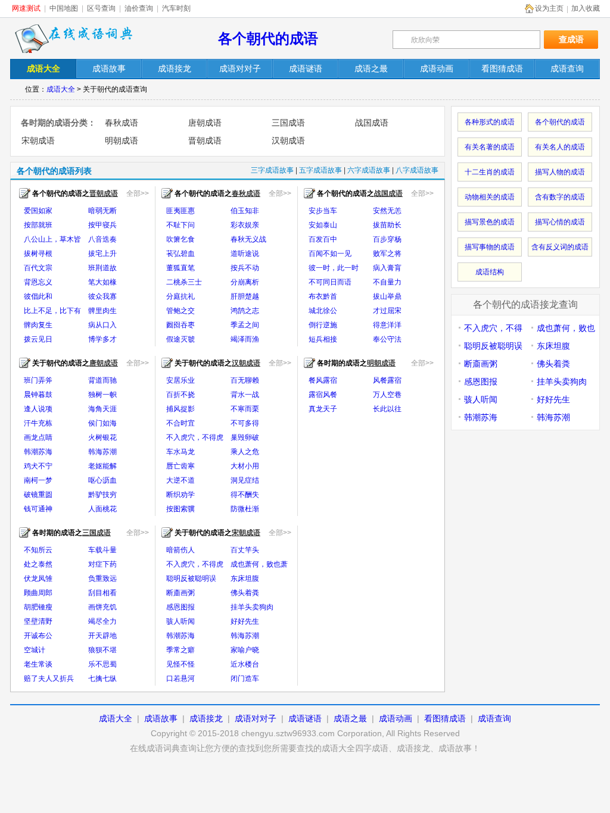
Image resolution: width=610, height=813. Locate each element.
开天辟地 (102, 635)
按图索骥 (180, 509)
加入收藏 (585, 8)
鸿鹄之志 (245, 311)
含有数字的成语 (560, 197)
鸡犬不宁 (38, 466)
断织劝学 (180, 494)
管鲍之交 (180, 311)
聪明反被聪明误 (191, 578)
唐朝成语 (205, 122)
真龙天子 (323, 409)
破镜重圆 (38, 494)
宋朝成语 (38, 140)
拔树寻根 (38, 253)
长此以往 (387, 409)
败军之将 (387, 253)
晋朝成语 (205, 140)
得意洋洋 (387, 325)
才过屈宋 (387, 311)
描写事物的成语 (490, 247)
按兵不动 (245, 268)
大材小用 (245, 466)
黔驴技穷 (102, 494)
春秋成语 (121, 122)
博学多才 (102, 339)
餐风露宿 (323, 380)
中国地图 (63, 8)
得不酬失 (245, 494)
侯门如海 (102, 423)
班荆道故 (102, 268)
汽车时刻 (176, 8)
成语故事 (161, 718)
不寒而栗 (245, 409)
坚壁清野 (38, 621)
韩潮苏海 (38, 452)
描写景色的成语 (490, 222)
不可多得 (245, 423)
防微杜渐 (245, 509)
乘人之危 (245, 452)
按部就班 (38, 225)
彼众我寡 (102, 296)
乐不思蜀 (102, 664)
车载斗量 (102, 550)
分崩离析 (245, 282)
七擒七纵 (102, 678)
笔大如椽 (102, 282)
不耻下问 (180, 225)
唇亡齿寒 (180, 466)
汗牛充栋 (38, 423)
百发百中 (323, 239)
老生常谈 (38, 664)
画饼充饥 (102, 607)
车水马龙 (180, 452)
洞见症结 (245, 480)
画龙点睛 (38, 437)
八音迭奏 (102, 239)
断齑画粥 (180, 593)
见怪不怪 (180, 664)
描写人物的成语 (560, 172)
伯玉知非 (245, 211)
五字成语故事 (320, 170)
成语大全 (60, 89)
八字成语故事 (417, 170)
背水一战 (245, 394)
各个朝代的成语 (268, 38)
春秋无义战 (248, 239)
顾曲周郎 (38, 593)
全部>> (137, 193)
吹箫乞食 (180, 239)
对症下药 (102, 564)
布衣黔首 (323, 296)
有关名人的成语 (560, 147)
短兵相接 (323, 339)
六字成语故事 (368, 170)
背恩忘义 (38, 282)
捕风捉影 (180, 409)
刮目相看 (102, 593)
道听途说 (245, 253)
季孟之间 (245, 325)
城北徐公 (323, 311)
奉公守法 (387, 339)
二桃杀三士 (184, 282)
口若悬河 (180, 678)
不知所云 (38, 550)
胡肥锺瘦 (38, 607)
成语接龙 (206, 718)
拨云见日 (38, 339)
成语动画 (395, 718)
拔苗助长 (387, 225)
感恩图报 (180, 607)
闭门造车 (245, 678)
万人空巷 (387, 394)
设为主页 (549, 8)
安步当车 (323, 211)
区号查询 (101, 8)
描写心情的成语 (560, 222)
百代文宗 (38, 268)
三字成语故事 (272, 170)
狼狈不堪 (102, 650)
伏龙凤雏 (38, 578)
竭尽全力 (102, 621)
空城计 (34, 650)
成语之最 (350, 718)
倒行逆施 (323, 325)
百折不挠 (180, 394)
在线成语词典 (74, 38)
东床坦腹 (245, 578)
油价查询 (139, 8)
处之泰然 (38, 564)
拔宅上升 (102, 253)
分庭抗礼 (180, 296)
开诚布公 (38, 635)
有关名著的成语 (490, 147)
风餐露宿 (387, 380)
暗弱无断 (102, 211)
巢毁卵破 (245, 437)
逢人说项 (38, 409)
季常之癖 (180, 650)
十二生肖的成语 (490, 172)
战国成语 (371, 122)
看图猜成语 (445, 718)
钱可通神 (38, 509)
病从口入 (102, 325)
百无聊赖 (245, 380)
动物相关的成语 (490, 197)
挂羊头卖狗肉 (252, 607)
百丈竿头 (245, 550)
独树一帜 (102, 394)
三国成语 (288, 122)
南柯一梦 (38, 480)
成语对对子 (255, 718)
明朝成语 (121, 140)
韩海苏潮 (102, 452)
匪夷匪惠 (180, 211)
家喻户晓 (245, 650)
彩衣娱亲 (245, 225)
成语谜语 (305, 718)
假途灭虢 (180, 339)
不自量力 (387, 282)
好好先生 (245, 621)
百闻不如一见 (330, 253)
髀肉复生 (38, 325)
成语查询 (494, 718)
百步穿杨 (387, 239)
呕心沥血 (102, 480)
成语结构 (489, 272)
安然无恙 (387, 211)
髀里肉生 (102, 311)
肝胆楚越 (245, 296)
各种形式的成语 (490, 122)
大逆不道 (180, 480)
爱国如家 (38, 211)
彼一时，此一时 (334, 268)
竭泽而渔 (245, 339)
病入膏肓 (387, 268)
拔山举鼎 (387, 296)
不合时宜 (180, 423)
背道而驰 (102, 380)
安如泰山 (323, 225)
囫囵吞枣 (180, 325)
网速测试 (26, 8)
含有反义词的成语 (560, 247)
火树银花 (102, 437)
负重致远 (102, 578)
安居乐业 (180, 380)
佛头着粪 (245, 593)
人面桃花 (102, 509)
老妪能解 (102, 466)
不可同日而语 (330, 282)
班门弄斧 (38, 380)
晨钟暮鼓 (38, 394)
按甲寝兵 (102, 225)
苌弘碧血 (180, 253)
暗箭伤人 (180, 550)
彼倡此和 (38, 296)
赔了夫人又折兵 (49, 678)
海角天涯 (102, 409)
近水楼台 (245, 664)
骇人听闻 (180, 621)
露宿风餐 (323, 394)
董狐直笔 (180, 268)
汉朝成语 (288, 140)
